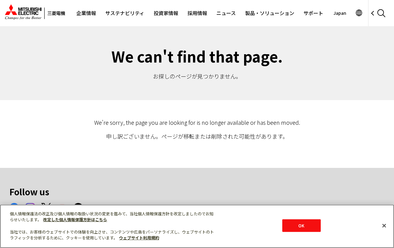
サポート (313, 13)
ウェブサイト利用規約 (139, 238)
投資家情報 (166, 13)
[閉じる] (384, 225)
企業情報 (86, 13)
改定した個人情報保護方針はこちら (75, 220)
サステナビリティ (124, 13)
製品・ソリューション (269, 13)
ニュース (226, 13)
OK (301, 225)
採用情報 (197, 13)
